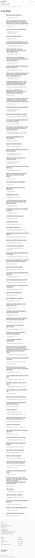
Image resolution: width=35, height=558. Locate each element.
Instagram (21, 541)
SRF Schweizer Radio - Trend (12, 289)
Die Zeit (8, 393)
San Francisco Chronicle (11, 45)
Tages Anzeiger (10, 78)
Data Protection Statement (11, 556)
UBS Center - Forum (10, 504)
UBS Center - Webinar (11, 412)
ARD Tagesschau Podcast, (11, 242)
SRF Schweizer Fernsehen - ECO (12, 343)
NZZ (8, 26)
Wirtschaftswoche (10, 197)
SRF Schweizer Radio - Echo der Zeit (13, 399)
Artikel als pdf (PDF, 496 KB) (21, 116)
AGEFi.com (9, 205)
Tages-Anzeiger (10, 315)
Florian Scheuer (14, 6)
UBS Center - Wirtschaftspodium (13, 329)
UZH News (9, 33)
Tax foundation (10, 218)
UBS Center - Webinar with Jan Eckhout (14, 256)
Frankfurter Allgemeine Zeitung (12, 386)
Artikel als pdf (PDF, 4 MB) (11, 111)
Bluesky (21, 545)
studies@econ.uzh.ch (5, 530)
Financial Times (10, 17)
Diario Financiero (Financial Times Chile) (14, 354)
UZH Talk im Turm (10, 31)
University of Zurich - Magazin (12, 497)
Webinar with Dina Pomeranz (12, 224)
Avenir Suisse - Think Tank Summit (13, 458)
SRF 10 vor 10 (9, 140)
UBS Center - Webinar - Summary (13, 414)
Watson (8, 178)
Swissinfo (9, 54)
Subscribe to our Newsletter (5, 544)
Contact (6, 556)
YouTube (21, 543)
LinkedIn (21, 539)
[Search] (31, 2)
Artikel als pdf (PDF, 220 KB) (21, 87)
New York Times (10, 161)
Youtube (8, 363)
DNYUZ (8, 163)
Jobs (2, 542)
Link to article (9, 249)
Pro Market (9, 212)
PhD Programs (3, 541)
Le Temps (9, 123)
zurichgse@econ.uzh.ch (5, 531)
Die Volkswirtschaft (10, 153)
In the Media (19, 6)
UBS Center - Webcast (11, 70)
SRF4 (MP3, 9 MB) (10, 146)
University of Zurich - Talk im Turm (13, 491)
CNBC (8, 191)
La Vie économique (10, 154)
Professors (8, 6)
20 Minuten (9, 510)
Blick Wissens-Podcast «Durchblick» (13, 237)
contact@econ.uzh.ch (5, 529)
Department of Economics (5, 4)
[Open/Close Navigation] (34, 2)
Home (1, 6)
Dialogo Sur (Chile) (10, 372)
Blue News (9, 307)
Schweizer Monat (10, 276)
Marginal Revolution (10, 170)
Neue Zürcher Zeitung (11, 421)
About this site (3, 556)
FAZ (8, 184)
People (5, 6)
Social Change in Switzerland (12, 132)
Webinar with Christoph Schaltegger (13, 229)
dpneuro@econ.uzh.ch (5, 532)
